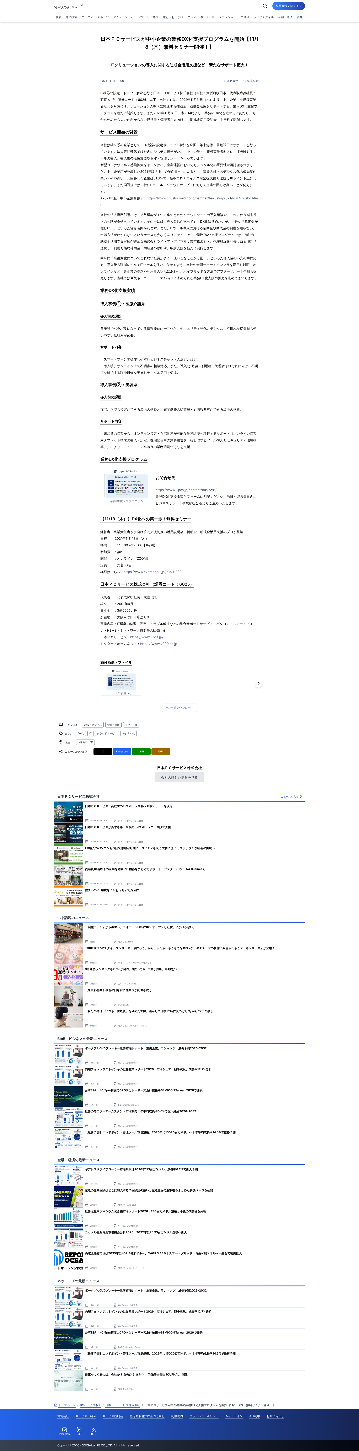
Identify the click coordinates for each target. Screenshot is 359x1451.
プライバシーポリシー (204, 1416)
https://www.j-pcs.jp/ (146, 637)
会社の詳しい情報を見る (179, 777)
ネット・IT (207, 17)
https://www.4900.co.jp (158, 644)
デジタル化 (128, 733)
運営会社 (63, 1416)
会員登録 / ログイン (289, 5)
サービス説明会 (113, 1416)
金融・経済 (285, 17)
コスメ (245, 17)
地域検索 (71, 17)
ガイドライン (234, 1416)
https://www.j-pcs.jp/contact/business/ (186, 490)
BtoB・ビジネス (148, 17)
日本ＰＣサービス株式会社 (241, 81)
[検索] (265, 6)
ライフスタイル (263, 17)
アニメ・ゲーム (123, 17)
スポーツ (103, 17)
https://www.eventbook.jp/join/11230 (153, 572)
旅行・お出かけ (173, 17)
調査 (299, 17)
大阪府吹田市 (85, 742)
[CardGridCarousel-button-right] (258, 683)
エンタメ (87, 17)
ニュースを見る (289, 796)
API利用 (254, 1416)
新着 (58, 17)
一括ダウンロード (182, 707)
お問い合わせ (275, 1416)
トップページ (67, 1405)
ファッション (227, 17)
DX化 (81, 733)
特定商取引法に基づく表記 (147, 1416)
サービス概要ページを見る (328, 1442)
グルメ (191, 17)
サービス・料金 (86, 1416)
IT (90, 733)
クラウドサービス (107, 733)
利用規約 (177, 1416)
